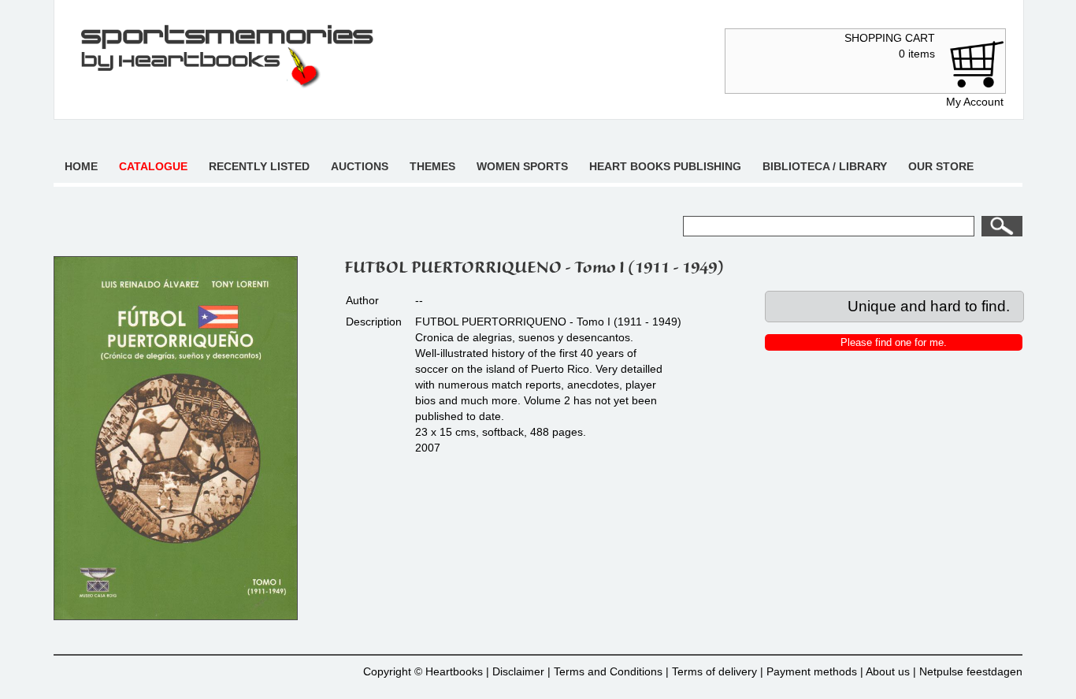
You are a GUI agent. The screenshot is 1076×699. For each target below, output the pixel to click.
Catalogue (153, 166)
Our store (941, 166)
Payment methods (811, 671)
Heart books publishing (665, 166)
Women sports (522, 166)
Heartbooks (454, 671)
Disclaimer (518, 671)
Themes (432, 166)
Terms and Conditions (608, 671)
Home (81, 166)
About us (888, 671)
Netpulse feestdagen (970, 671)
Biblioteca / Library (824, 166)
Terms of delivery (714, 671)
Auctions (359, 166)
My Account (975, 101)
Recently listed (259, 166)
